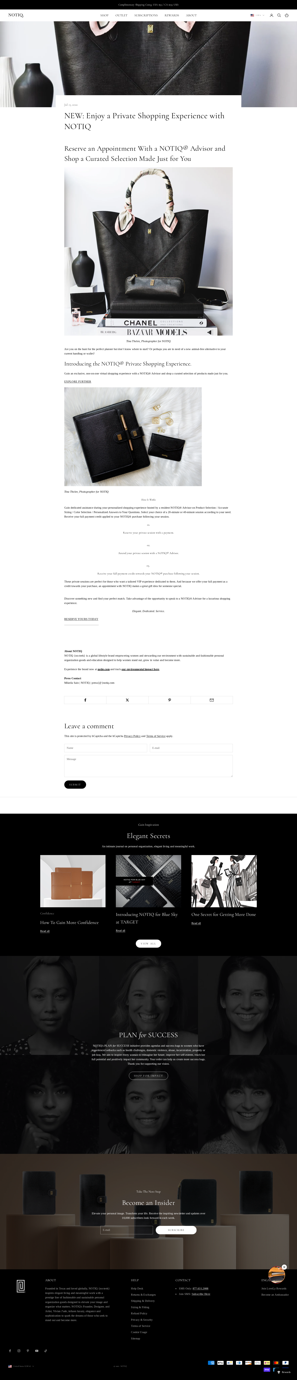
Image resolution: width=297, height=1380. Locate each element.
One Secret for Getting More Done (223, 914)
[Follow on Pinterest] (28, 1351)
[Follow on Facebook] (10, 1351)
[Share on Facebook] (85, 700)
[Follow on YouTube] (36, 1351)
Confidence (47, 913)
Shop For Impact (148, 1075)
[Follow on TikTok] (45, 1351)
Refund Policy (139, 1313)
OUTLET (122, 15)
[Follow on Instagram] (19, 1351)
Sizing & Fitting (140, 1307)
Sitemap (135, 1338)
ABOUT (191, 15)
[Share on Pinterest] (170, 700)
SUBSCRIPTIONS (146, 15)
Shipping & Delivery (143, 1300)
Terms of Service (156, 736)
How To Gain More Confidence (69, 922)
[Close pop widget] (284, 1267)
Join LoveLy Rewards (274, 1288)
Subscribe (176, 1230)
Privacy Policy (132, 736)
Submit (75, 784)
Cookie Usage (139, 1332)
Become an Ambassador (275, 1294)
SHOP (104, 15)
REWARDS (172, 15)
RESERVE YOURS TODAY (81, 619)
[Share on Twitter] (127, 700)
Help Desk (137, 1288)
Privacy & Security (142, 1319)
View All (148, 943)
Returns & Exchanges (143, 1294)
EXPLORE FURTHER (77, 381)
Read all (45, 931)
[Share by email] (212, 700)
